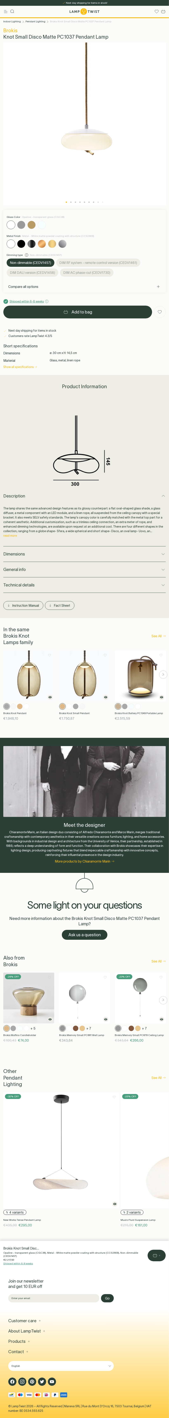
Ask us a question (84, 935)
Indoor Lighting (12, 21)
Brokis (10, 30)
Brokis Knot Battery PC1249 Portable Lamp (139, 713)
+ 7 (88, 1028)
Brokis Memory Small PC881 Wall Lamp (81, 1035)
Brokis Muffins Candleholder (19, 1035)
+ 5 (33, 1028)
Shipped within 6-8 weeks (18, 1263)
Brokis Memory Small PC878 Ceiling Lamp (139, 1035)
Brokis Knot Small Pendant (74, 713)
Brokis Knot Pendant (15, 713)
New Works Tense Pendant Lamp (22, 1220)
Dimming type (15, 255)
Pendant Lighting (35, 21)
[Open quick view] (50, 697)
